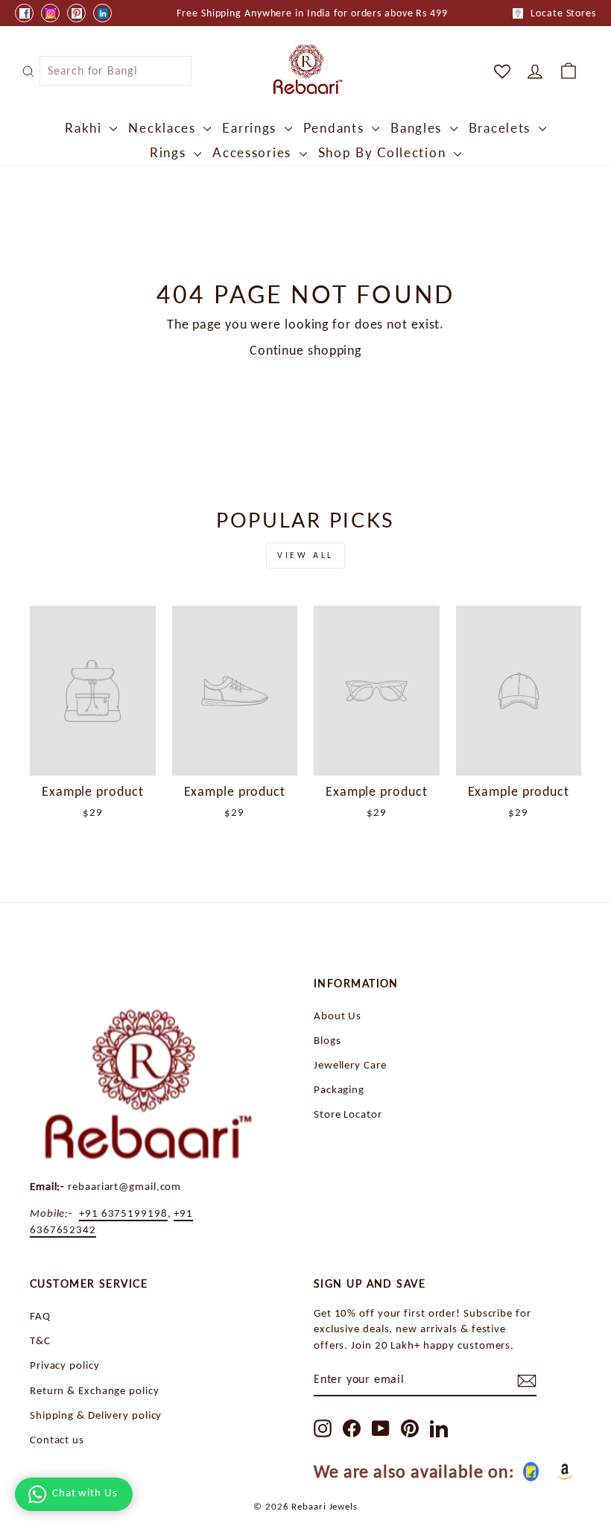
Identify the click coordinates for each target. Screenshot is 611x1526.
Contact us (57, 1439)
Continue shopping (305, 350)
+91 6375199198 (123, 1213)
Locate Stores (563, 13)
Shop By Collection (384, 152)
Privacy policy (65, 1365)
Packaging (339, 1089)
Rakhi (85, 128)
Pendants (335, 128)
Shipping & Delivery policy (96, 1415)
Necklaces (164, 128)
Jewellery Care (350, 1064)
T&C (40, 1340)
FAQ (40, 1315)
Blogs (327, 1040)
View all (305, 555)
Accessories (253, 152)
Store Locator (348, 1113)
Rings (170, 152)
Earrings (251, 128)
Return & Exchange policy (94, 1390)
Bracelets (502, 128)
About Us (337, 1015)
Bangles (418, 128)
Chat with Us (85, 1492)
